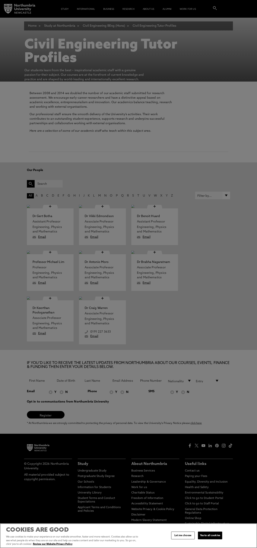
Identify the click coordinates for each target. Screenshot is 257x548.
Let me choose (182, 535)
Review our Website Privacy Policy (52, 544)
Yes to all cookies (210, 535)
